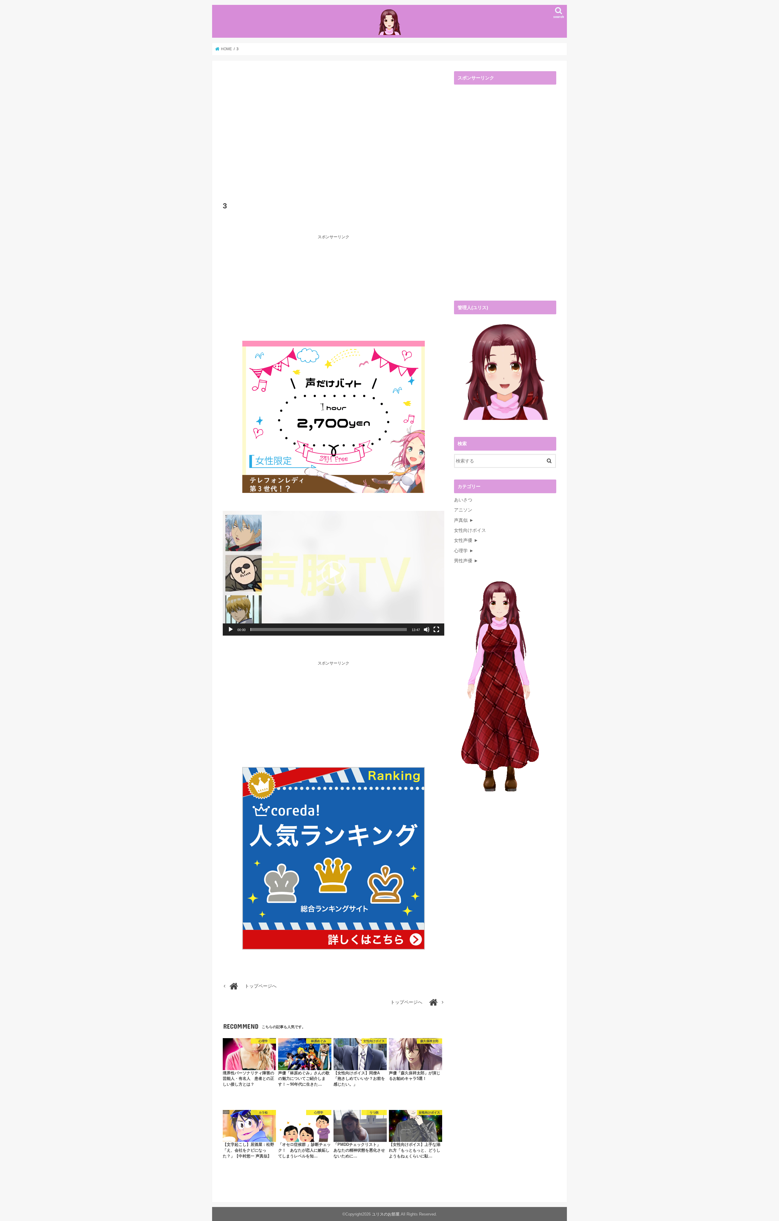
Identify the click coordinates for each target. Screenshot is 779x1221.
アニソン (463, 510)
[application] (333, 573)
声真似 (461, 520)
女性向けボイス (470, 530)
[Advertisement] (333, 133)
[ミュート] (427, 629)
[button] (333, 573)
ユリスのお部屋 (386, 1214)
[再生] (231, 629)
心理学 (461, 550)
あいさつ (463, 499)
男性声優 (463, 560)
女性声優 (463, 540)
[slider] (328, 629)
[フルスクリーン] (436, 629)
